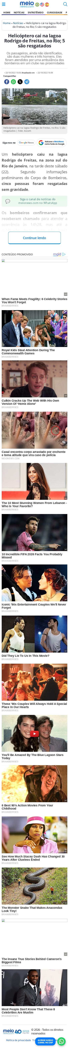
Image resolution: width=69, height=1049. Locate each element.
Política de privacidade (18, 1040)
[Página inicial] (27, 4)
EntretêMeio (35, 12)
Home (6, 12)
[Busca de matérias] (65, 5)
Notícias (19, 12)
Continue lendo (34, 238)
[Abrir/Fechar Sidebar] (4, 4)
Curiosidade (54, 12)
